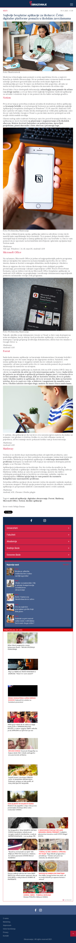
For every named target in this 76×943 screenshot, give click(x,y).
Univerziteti (12, 528)
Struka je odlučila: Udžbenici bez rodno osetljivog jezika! (23, 573)
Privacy (5, 932)
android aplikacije (18, 498)
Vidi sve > (66, 565)
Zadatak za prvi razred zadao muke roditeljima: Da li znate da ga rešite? (24, 620)
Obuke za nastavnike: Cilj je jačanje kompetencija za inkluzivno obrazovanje (25, 586)
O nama (6, 918)
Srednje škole (13, 548)
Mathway (59, 498)
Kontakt (6, 936)
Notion (22, 501)
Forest (51, 498)
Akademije (12, 541)
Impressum (7, 925)
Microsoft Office (10, 501)
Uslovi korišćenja (9, 929)
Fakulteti (11, 534)
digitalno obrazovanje (38, 498)
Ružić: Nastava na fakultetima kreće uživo (24, 598)
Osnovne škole (13, 554)
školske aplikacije (34, 501)
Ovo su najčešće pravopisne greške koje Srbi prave (24, 609)
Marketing (6, 922)
